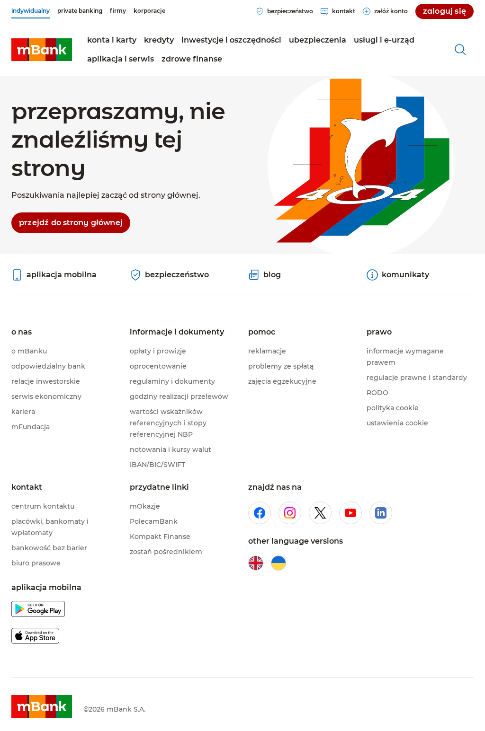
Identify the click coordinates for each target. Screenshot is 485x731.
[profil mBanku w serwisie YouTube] (350, 513)
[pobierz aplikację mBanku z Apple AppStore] (35, 637)
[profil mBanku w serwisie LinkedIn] (380, 513)
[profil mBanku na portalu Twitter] (320, 513)
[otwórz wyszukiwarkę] (460, 49)
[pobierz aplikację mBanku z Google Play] (38, 610)
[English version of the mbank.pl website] (255, 563)
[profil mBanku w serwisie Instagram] (289, 513)
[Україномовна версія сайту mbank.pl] (278, 563)
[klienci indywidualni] (41, 49)
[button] (111, 40)
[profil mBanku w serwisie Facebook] (259, 513)
